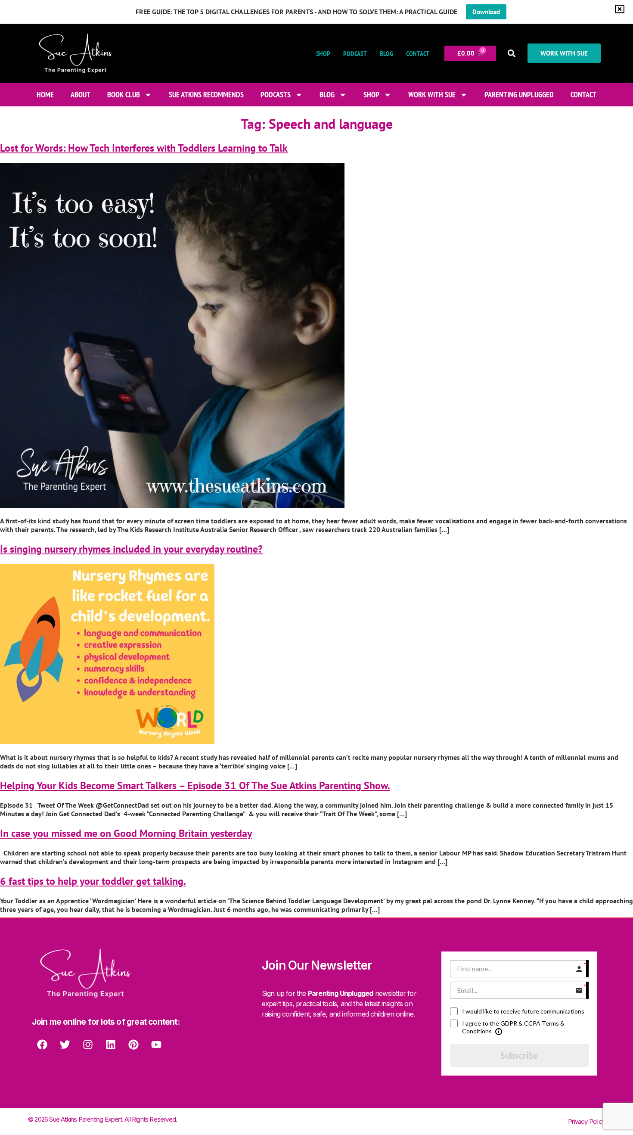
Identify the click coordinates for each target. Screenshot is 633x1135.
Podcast (355, 53)
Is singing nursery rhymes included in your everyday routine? (131, 549)
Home (45, 95)
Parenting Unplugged (519, 95)
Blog (386, 53)
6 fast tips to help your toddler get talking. (93, 881)
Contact (417, 53)
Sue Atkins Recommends (206, 95)
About (80, 95)
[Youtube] (156, 1044)
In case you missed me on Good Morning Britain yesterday (126, 833)
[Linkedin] (110, 1044)
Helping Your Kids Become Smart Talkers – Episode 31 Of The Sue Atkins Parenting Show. (195, 785)
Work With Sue (432, 95)
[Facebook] (42, 1044)
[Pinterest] (133, 1044)
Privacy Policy (586, 1121)
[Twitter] (65, 1044)
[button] (512, 53)
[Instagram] (88, 1044)
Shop (323, 53)
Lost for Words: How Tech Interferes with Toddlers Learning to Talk (144, 148)
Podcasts (276, 95)
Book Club (123, 95)
